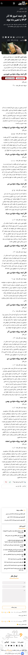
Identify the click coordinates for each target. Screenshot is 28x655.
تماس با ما (21, 642)
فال (23, 486)
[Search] (2, 3)
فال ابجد (17, 486)
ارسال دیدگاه (14, 607)
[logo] (22, 3)
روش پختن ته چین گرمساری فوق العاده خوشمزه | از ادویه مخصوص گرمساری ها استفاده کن (13, 550)
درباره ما (13, 642)
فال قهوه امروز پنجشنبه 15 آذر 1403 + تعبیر (15, 517)
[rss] (22, 646)
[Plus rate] (10, 482)
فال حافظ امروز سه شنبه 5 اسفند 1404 (15, 559)
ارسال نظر (14, 576)
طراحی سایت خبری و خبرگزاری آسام (12, 653)
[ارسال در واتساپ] (3, 37)
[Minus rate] (6, 482)
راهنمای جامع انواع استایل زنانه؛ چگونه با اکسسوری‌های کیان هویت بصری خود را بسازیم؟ (14, 541)
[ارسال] (11, 37)
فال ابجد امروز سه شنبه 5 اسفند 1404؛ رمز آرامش (13, 565)
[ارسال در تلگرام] (6, 37)
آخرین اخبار (22, 526)
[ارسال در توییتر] (9, 37)
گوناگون (21, 9)
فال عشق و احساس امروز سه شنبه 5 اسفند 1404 (13, 562)
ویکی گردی (9, 650)
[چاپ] (14, 37)
